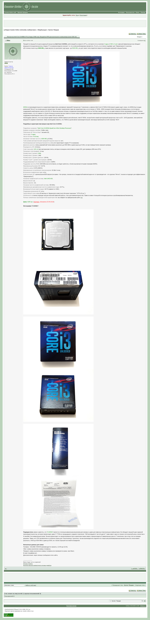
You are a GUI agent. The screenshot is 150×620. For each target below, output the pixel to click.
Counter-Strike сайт (10, 12)
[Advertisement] (75, 23)
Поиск (137, 12)
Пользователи (130, 12)
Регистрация (83, 15)
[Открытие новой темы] (141, 33)
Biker (8, 40)
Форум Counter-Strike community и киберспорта (20, 30)
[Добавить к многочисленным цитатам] (134, 568)
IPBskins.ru (143, 605)
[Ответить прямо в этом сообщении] (141, 568)
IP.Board (16, 609)
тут (81, 197)
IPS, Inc (28, 609)
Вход (77, 15)
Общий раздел (42, 30)
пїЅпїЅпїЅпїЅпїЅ (9, 609)
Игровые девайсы (28, 563)
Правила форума (23, 12)
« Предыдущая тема (117, 585)
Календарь (121, 12)
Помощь (143, 12)
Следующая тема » (140, 585)
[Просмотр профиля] (13, 51)
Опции (139, 36)
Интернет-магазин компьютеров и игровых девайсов (37, 565)
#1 (144, 40)
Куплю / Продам (53, 30)
